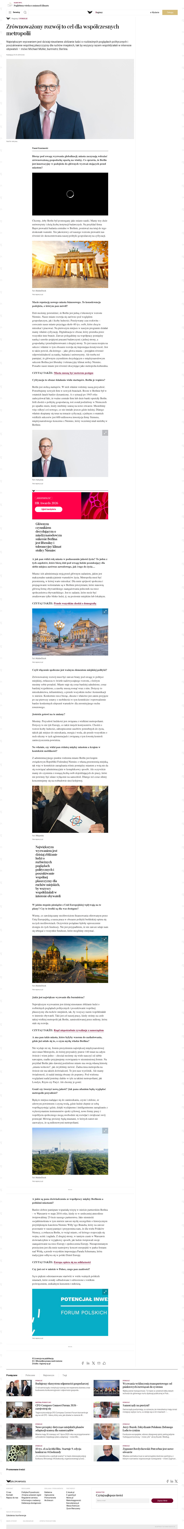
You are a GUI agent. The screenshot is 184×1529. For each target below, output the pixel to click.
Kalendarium (28, 1521)
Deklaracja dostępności (31, 1503)
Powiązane (11, 1375)
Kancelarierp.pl (72, 1503)
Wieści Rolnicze (72, 1506)
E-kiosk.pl (70, 1492)
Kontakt (9, 1495)
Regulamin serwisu (30, 1498)
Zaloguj (170, 12)
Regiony (15, 19)
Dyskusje (23, 19)
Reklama (48, 1492)
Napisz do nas (12, 1498)
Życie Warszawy (73, 1508)
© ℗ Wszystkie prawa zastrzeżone (47, 1361)
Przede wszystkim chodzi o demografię (75, 603)
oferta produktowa (48, 1521)
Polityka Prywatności (30, 1492)
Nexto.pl (69, 1498)
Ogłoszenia (49, 1495)
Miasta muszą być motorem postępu (73, 373)
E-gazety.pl (71, 1495)
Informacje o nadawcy (31, 1500)
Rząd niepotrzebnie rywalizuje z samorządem (79, 1030)
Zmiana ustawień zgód (31, 1495)
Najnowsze (48, 1375)
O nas (8, 1492)
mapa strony (11, 1521)
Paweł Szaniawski (40, 148)
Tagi (65, 1375)
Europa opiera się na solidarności (72, 1262)
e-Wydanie (154, 12)
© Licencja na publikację (43, 1358)
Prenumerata (50, 1498)
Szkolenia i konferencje (16, 1515)
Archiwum (48, 1500)
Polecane (30, 1375)
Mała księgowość (73, 1500)
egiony (99, 12)
